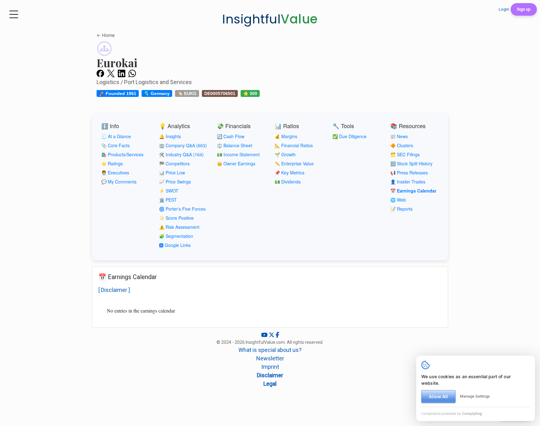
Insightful (270, 19)
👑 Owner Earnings (236, 163)
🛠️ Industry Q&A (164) (181, 154)
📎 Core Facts (115, 145)
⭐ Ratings (112, 163)
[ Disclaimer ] (114, 290)
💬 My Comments (119, 181)
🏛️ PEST (168, 200)
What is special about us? (270, 350)
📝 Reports (401, 209)
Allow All (438, 396)
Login (504, 9)
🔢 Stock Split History (411, 163)
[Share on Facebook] (100, 73)
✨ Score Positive (176, 218)
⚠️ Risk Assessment (179, 227)
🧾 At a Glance (116, 136)
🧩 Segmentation (176, 236)
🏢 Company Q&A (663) (183, 145)
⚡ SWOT (168, 191)
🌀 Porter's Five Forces (182, 209)
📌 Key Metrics (289, 172)
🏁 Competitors (174, 163)
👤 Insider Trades (407, 181)
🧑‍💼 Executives (115, 172)
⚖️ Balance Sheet (234, 145)
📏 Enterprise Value (294, 163)
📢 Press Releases (409, 172)
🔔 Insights (170, 136)
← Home (106, 35)
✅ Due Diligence (349, 136)
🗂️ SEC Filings (405, 154)
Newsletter (270, 358)
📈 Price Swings (175, 181)
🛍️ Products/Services (122, 154)
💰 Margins (286, 136)
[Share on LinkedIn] (121, 73)
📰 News (399, 136)
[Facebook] (277, 335)
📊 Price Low (172, 172)
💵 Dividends (288, 181)
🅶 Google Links (175, 245)
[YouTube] (265, 335)
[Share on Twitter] (111, 73)
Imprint (270, 366)
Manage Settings (475, 396)
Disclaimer (270, 375)
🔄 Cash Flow (230, 136)
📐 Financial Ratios (294, 145)
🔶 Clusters (401, 145)
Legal (270, 383)
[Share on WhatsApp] (132, 73)
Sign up (524, 9)
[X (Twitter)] (272, 335)
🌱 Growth (285, 154)
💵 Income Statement (238, 154)
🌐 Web (398, 200)
